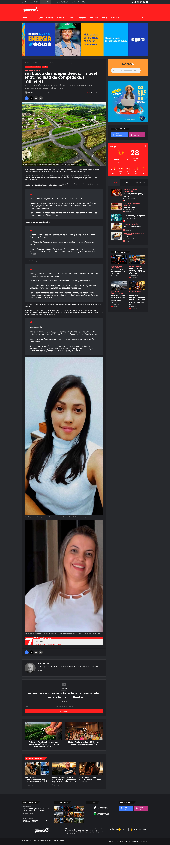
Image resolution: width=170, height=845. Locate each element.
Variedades (94, 18)
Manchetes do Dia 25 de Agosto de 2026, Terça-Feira (118, 271)
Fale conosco (144, 841)
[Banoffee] (116, 236)
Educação (115, 18)
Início (27, 63)
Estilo (104, 18)
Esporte (82, 18)
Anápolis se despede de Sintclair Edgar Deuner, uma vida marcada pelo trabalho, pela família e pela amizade (64, 780)
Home (121, 841)
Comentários (140, 182)
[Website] (38, 671)
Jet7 (40, 18)
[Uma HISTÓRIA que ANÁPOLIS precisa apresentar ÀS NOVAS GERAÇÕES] (137, 259)
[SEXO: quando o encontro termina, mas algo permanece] (91, 768)
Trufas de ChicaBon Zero (132, 226)
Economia (71, 18)
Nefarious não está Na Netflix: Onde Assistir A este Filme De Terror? (134, 195)
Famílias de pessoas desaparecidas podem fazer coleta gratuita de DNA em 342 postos (36, 780)
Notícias (49, 18)
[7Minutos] (31, 9)
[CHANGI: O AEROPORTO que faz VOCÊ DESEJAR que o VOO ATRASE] (79, 820)
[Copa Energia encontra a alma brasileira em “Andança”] (79, 814)
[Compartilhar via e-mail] (36, 98)
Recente (126, 182)
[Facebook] (27, 98)
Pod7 (25, 18)
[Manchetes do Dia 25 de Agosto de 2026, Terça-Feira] (119, 259)
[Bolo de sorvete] (116, 206)
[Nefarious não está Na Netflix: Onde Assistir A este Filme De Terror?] (116, 192)
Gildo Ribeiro (31, 93)
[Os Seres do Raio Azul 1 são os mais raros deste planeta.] (116, 217)
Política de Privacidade (131, 841)
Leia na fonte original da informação (48, 644)
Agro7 (32, 18)
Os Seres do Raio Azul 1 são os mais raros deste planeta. (134, 216)
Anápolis (60, 18)
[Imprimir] (41, 98)
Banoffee (126, 237)
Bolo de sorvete (129, 207)
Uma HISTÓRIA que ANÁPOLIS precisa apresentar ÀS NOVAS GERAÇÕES (137, 271)
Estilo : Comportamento (33, 67)
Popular (114, 182)
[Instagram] (43, 671)
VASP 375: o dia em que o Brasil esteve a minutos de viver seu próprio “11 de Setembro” (118, 298)
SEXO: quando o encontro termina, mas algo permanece (90, 778)
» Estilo (32, 63)
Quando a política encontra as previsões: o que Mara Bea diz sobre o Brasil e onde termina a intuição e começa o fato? (137, 299)
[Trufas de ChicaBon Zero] (116, 226)
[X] (31, 98)
